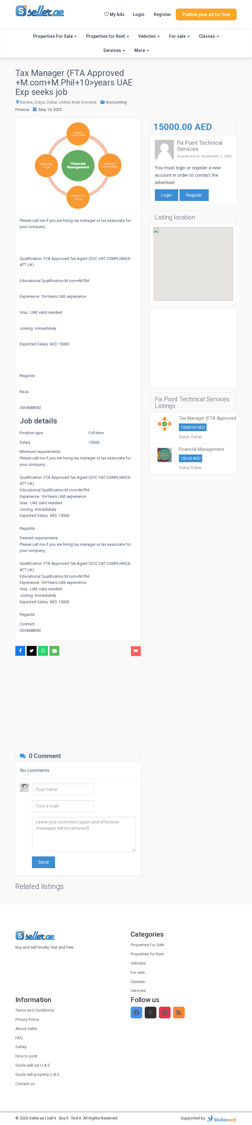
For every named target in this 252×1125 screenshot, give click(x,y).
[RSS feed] (179, 1012)
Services (112, 50)
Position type (31, 433)
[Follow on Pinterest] (165, 1012)
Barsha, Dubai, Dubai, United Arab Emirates (58, 102)
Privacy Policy (27, 1019)
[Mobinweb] (221, 1118)
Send (43, 862)
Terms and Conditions (34, 1010)
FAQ (19, 1038)
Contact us (24, 1083)
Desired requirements (39, 538)
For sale (178, 36)
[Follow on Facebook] (136, 1012)
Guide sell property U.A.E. (37, 1074)
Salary (25, 442)
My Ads (116, 14)
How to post (26, 1056)
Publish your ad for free (206, 14)
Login (138, 14)
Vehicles (147, 36)
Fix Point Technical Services (199, 146)
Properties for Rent (106, 36)
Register (162, 14)
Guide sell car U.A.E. (33, 1065)
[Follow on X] (150, 1012)
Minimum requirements (40, 451)
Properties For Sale (53, 36)
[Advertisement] (78, 702)
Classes (207, 36)
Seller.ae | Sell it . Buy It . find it (55, 1118)
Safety (21, 1046)
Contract (27, 624)
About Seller (26, 1028)
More (140, 50)
